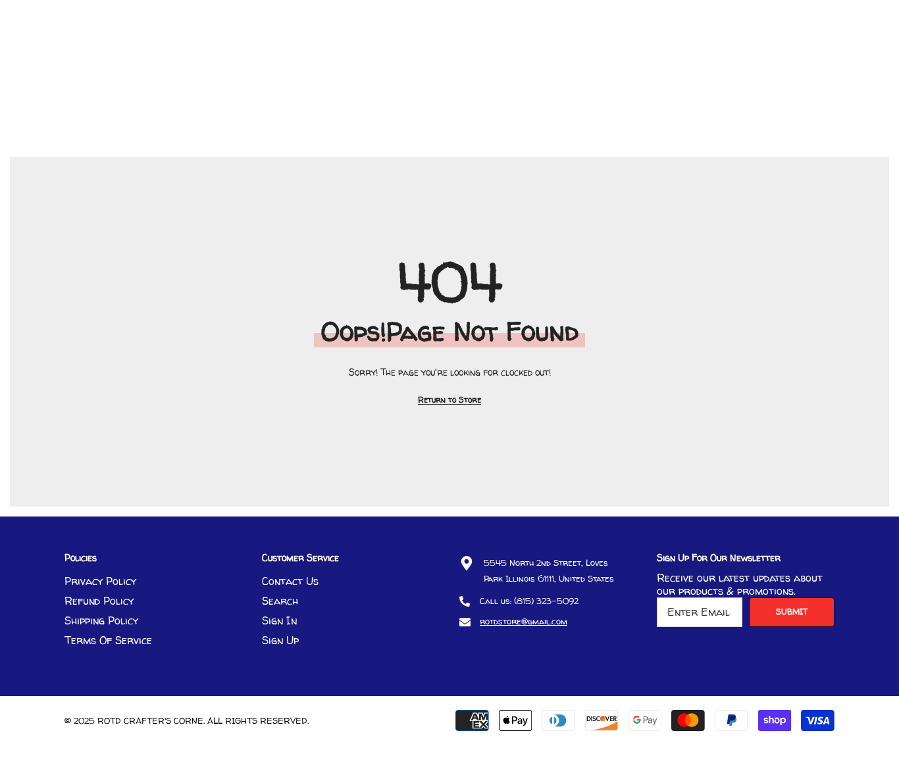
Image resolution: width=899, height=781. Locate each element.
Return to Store (449, 399)
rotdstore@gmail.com (523, 621)
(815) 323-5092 (546, 601)
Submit (792, 611)
